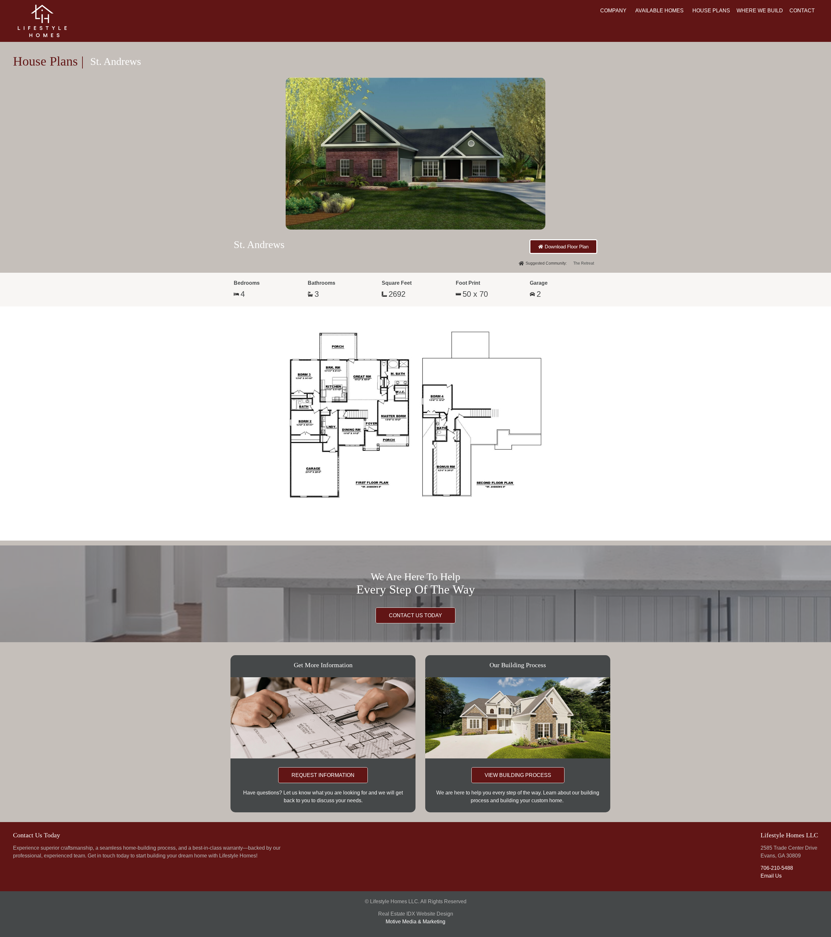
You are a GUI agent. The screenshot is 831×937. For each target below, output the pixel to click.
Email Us (771, 876)
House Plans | (48, 61)
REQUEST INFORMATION (322, 775)
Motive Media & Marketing (415, 921)
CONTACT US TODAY (415, 615)
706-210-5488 (777, 868)
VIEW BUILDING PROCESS (518, 775)
